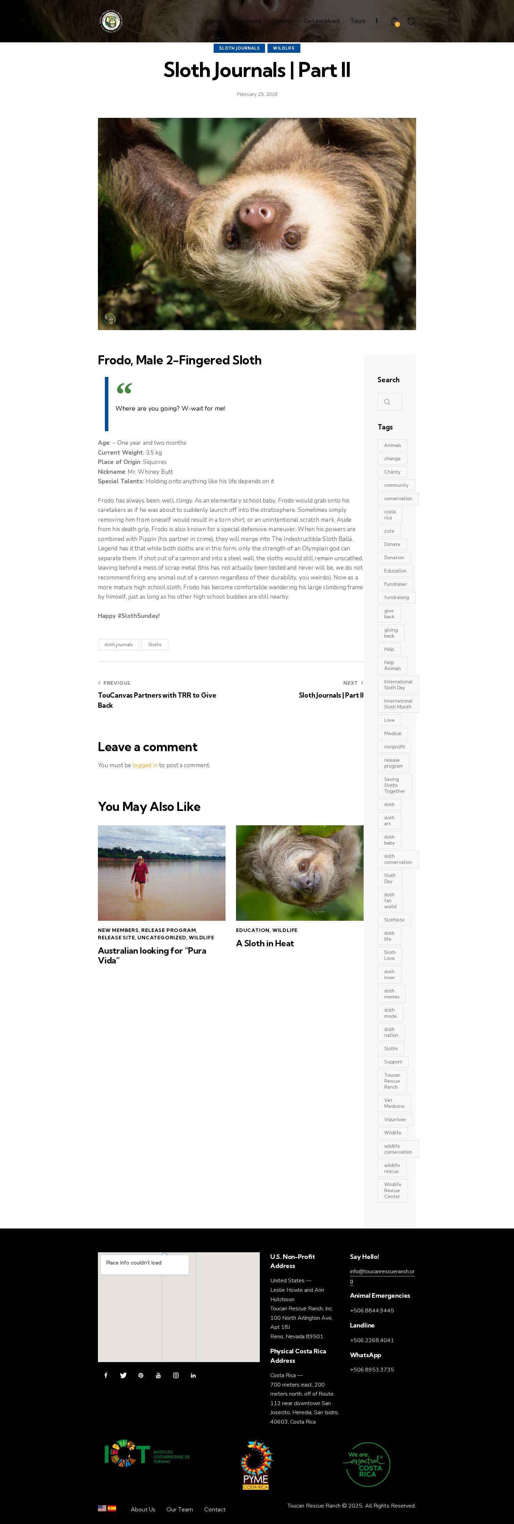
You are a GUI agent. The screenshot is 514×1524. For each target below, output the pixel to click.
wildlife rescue (392, 1168)
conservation (398, 498)
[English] (102, 1510)
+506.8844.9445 (372, 1311)
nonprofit (394, 746)
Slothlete (394, 920)
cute (389, 531)
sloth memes (391, 993)
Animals (392, 445)
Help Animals (392, 665)
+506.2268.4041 (372, 1340)
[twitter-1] (123, 1375)
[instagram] (176, 1375)
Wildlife (283, 48)
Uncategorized (161, 937)
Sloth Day (390, 878)
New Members (118, 930)
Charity (392, 472)
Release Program (168, 930)
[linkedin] (193, 1375)
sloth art (389, 820)
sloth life (389, 936)
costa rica (390, 514)
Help (389, 649)
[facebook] (106, 1375)
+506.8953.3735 (372, 1370)
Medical (392, 733)
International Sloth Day (398, 684)
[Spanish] (112, 1510)
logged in (145, 765)
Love (389, 720)
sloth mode (390, 1013)
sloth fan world (390, 900)
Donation (394, 557)
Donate (392, 544)
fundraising (396, 597)
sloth (389, 804)
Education (253, 930)
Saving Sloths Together (394, 785)
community (396, 485)
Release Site (116, 937)
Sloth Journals (239, 48)
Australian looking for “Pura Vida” (152, 956)
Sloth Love (390, 955)
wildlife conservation (398, 1149)
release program (393, 763)
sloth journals (119, 644)
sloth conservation (398, 859)
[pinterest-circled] (141, 1375)
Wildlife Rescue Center (392, 1190)
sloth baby (389, 840)
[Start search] (412, 22)
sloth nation (391, 1032)
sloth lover (389, 974)
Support (393, 1061)
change (392, 458)
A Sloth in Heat (265, 943)
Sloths (155, 644)
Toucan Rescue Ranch (392, 1081)
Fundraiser (395, 584)
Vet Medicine (394, 1103)
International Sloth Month (398, 704)
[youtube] (158, 1375)
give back (389, 613)
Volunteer (395, 1119)
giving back (391, 633)
